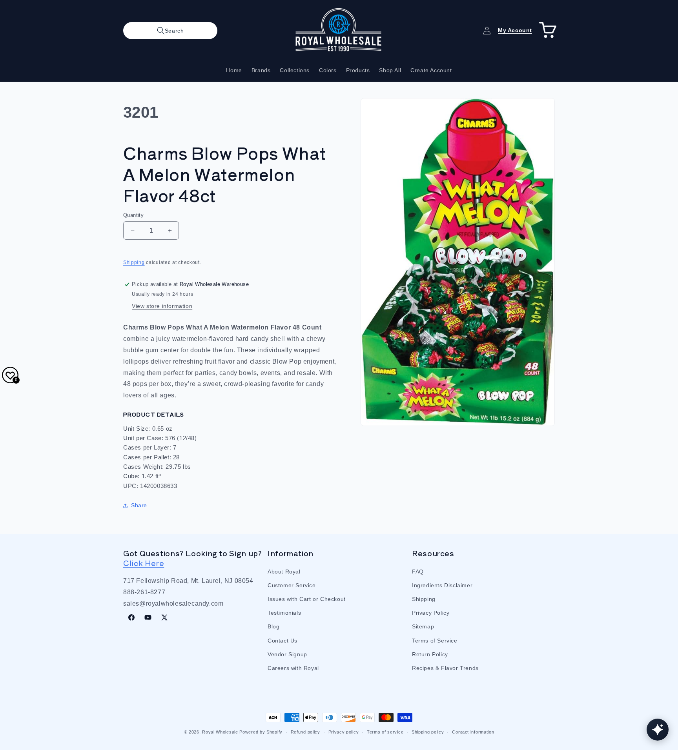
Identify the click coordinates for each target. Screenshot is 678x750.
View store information (162, 306)
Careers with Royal (293, 667)
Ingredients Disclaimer (442, 585)
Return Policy (430, 654)
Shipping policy (428, 731)
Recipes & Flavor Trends (445, 667)
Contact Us (282, 640)
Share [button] (139, 505)
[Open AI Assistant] (658, 730)
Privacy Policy (430, 613)
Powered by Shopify (260, 732)
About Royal (284, 571)
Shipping (134, 262)
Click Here (143, 562)
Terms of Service (434, 640)
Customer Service (292, 585)
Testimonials (284, 613)
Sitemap (423, 626)
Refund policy (305, 731)
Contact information (473, 731)
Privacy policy (343, 731)
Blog (273, 626)
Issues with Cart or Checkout (307, 598)
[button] (170, 30)
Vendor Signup (287, 654)
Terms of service (385, 731)
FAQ (418, 571)
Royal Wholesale (220, 732)
